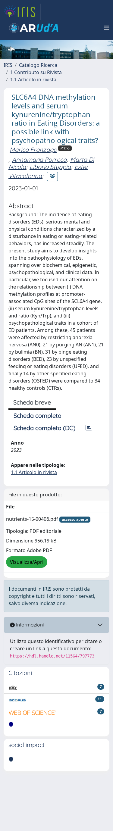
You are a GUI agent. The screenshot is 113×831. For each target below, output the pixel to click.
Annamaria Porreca (39, 159)
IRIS (8, 65)
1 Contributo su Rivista (36, 72)
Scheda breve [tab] (32, 402)
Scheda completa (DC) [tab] (44, 428)
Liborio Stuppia (50, 166)
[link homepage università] (34, 28)
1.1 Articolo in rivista (33, 79)
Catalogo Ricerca (38, 65)
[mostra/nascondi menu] (106, 28)
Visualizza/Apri (26, 562)
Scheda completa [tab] (37, 415)
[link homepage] (22, 12)
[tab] (88, 428)
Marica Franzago (33, 149)
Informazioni (29, 625)
